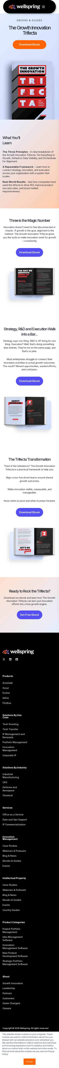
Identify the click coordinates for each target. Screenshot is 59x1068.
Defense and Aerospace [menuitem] (10, 789)
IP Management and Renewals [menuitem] (14, 736)
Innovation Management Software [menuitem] (15, 947)
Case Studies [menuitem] (10, 845)
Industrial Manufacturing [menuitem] (11, 776)
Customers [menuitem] (8, 998)
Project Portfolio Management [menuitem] (11, 930)
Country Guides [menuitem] (11, 910)
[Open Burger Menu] (43, 6)
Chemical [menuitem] (8, 795)
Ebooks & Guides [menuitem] (12, 860)
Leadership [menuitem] (9, 988)
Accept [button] (29, 1061)
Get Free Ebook (29, 614)
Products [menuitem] (8, 676)
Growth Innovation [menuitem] (13, 983)
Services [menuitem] (8, 808)
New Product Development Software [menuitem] (15, 954)
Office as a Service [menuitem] (13, 814)
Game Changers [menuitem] (11, 1003)
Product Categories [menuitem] (14, 922)
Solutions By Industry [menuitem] (15, 767)
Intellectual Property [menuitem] (14, 878)
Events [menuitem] (6, 866)
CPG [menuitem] (5, 782)
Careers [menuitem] (7, 1008)
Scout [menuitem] (6, 688)
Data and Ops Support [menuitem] (15, 819)
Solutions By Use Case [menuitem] (12, 716)
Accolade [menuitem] (8, 683)
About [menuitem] (6, 976)
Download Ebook (29, 44)
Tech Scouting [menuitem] (10, 724)
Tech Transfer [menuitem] (10, 729)
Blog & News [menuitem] (10, 855)
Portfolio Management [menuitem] (15, 742)
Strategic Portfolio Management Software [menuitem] (15, 962)
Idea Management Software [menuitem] (13, 938)
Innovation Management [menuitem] (10, 749)
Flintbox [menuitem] (7, 703)
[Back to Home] (24, 6)
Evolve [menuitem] (6, 692)
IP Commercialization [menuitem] (14, 824)
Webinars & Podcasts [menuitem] (14, 851)
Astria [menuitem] (6, 698)
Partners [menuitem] (7, 993)
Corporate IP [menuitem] (9, 755)
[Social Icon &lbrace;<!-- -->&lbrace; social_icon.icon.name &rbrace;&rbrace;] (5, 659)
